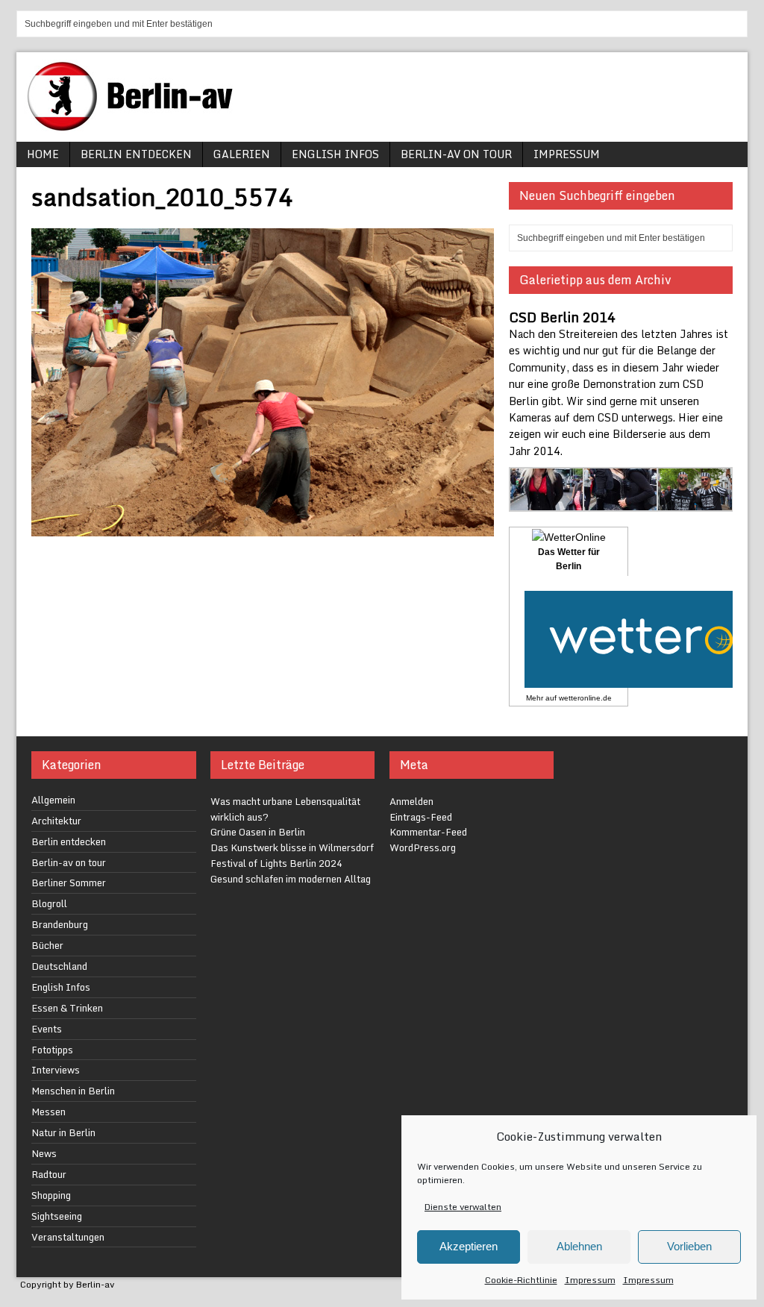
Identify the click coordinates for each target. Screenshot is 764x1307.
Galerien (241, 154)
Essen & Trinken (67, 1008)
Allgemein (53, 800)
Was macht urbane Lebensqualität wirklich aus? (285, 809)
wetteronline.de (585, 698)
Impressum (590, 1280)
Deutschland (59, 966)
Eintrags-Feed (420, 817)
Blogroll (49, 903)
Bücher (47, 945)
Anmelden (411, 801)
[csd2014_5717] (695, 502)
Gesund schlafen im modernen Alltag (290, 879)
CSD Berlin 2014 (562, 317)
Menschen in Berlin (73, 1090)
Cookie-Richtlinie (521, 1280)
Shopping (51, 1195)
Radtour (48, 1174)
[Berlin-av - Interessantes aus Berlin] (136, 125)
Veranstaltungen (67, 1237)
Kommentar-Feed (428, 832)
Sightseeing (56, 1216)
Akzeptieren (468, 1246)
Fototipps (52, 1049)
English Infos (335, 154)
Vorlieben (689, 1246)
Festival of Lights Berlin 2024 (276, 863)
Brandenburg (59, 924)
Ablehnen (579, 1246)
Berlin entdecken (136, 154)
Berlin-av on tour (456, 154)
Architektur (56, 820)
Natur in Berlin (63, 1132)
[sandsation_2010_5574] (262, 527)
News (44, 1153)
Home (43, 154)
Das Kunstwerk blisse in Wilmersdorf (292, 847)
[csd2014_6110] (547, 502)
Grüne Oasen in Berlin (257, 832)
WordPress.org (422, 847)
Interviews (55, 1070)
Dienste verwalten (463, 1207)
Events (46, 1029)
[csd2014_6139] (621, 502)
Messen (48, 1111)
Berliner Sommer (68, 882)
